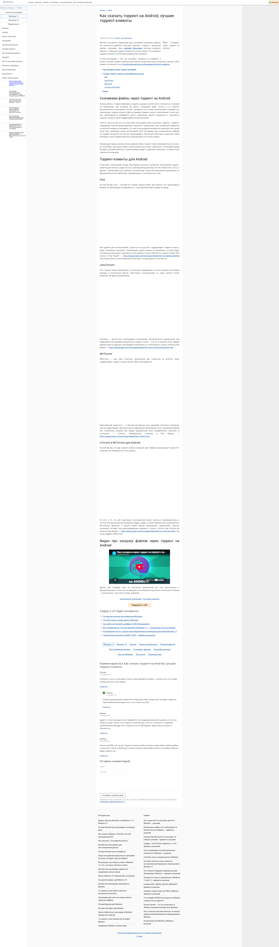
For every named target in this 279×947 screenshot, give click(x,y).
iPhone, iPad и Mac (9, 36)
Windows (38, 2)
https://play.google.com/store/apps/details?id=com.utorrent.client (148, 531)
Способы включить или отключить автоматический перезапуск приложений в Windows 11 (161, 864)
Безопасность (7, 74)
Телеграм (274, 2)
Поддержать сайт (139, 605)
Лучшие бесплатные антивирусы (112, 852)
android (117, 38)
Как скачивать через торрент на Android (119, 70)
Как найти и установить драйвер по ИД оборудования (126, 624)
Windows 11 (109, 644)
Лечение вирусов (66, 2)
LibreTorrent (109, 81)
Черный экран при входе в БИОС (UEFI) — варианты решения (129, 635)
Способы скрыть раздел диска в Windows (120, 620)
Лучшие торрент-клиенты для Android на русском (123, 74)
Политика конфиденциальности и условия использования (139, 933)
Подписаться (13, 24)
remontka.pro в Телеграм (130, 599)
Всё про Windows (125, 654)
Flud (106, 77)
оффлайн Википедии (133, 48)
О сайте (139, 936)
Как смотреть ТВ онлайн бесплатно (113, 841)
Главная (31, 2)
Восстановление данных (82, 2)
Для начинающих (8, 70)
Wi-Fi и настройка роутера (12, 61)
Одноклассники (155, 654)
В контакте (140, 654)
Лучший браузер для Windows (110, 904)
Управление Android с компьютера (112, 926)
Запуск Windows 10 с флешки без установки (116, 876)
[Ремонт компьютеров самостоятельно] (13, 2)
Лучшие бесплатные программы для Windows (122, 616)
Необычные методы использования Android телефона (146, 64)
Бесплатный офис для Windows (111, 908)
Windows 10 (122, 644)
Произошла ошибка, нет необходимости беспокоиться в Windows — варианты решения (160, 830)
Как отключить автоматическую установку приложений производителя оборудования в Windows (162, 914)
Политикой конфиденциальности (112, 802)
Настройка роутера (162, 649)
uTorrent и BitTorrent (112, 87)
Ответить (104, 687)
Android (46, 2)
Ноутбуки (5, 57)
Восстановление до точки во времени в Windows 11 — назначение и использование (139, 628)
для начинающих (126, 38)
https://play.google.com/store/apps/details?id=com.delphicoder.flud (151, 256)
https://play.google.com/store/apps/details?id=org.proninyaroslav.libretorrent (141, 347)
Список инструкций (13, 12)
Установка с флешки (142, 649)
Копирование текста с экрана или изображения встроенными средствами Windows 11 (140, 631)
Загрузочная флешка (148, 644)
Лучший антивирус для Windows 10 (112, 880)
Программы (54, 2)
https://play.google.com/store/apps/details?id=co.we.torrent (125, 436)
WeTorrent (108, 84)
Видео (105, 91)
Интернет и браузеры (10, 65)
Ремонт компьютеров (10, 78)
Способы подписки (151, 599)
